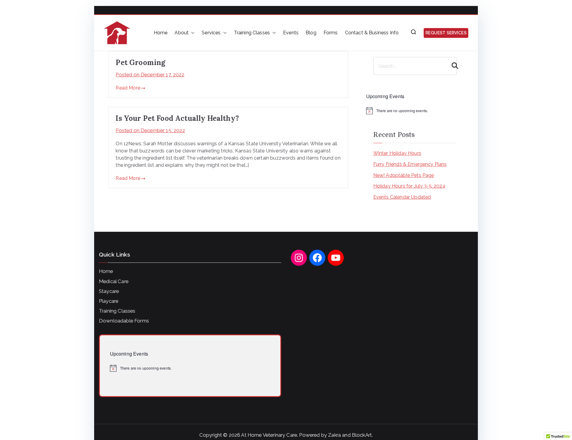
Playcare (108, 301)
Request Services (446, 32)
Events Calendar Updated (402, 197)
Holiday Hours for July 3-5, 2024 (409, 186)
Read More (128, 88)
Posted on (150, 75)
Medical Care (113, 281)
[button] (192, 32)
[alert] (415, 110)
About (182, 32)
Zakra (334, 435)
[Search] (451, 65)
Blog (311, 32)
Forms (331, 32)
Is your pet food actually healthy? (177, 118)
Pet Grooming (140, 62)
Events (291, 32)
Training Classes (252, 32)
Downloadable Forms (124, 321)
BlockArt (362, 435)
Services (211, 32)
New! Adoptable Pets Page (403, 175)
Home (161, 32)
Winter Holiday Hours (397, 153)
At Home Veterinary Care (269, 435)
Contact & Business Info (372, 32)
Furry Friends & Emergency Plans (410, 164)
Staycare (109, 291)
